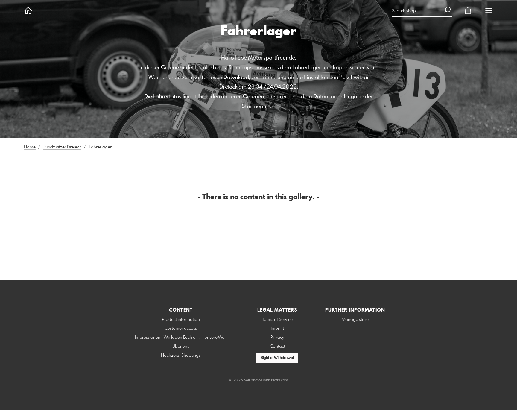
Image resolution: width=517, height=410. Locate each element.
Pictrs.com (279, 380)
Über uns (180, 346)
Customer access (181, 329)
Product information (181, 320)
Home (30, 147)
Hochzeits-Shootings (180, 355)
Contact (277, 346)
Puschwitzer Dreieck (62, 147)
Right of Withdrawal (277, 358)
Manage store (355, 320)
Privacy (277, 337)
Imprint (277, 329)
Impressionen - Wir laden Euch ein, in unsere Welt (180, 337)
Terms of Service (277, 320)
